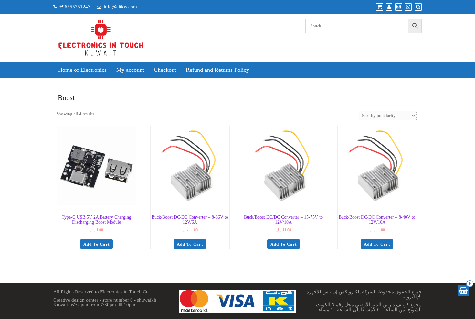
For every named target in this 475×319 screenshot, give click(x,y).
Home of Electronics (82, 70)
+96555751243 (74, 6)
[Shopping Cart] (463, 290)
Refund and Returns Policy (217, 70)
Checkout (165, 70)
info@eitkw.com (120, 6)
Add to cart (96, 244)
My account (130, 70)
